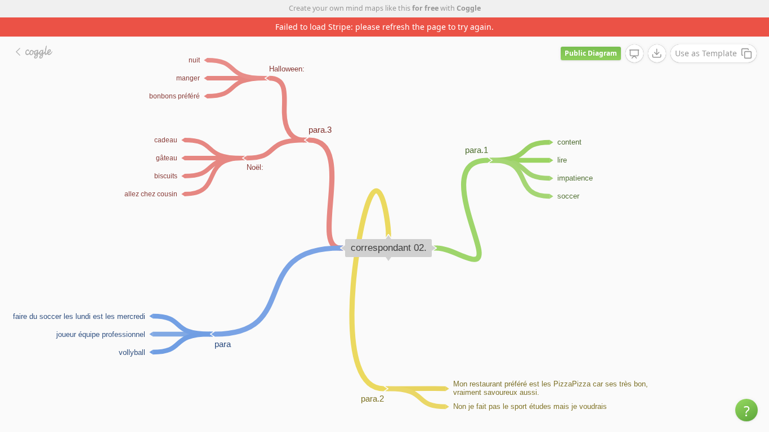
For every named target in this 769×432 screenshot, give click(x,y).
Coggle (469, 8)
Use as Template (706, 53)
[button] (746, 410)
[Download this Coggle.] (657, 53)
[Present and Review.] (634, 54)
